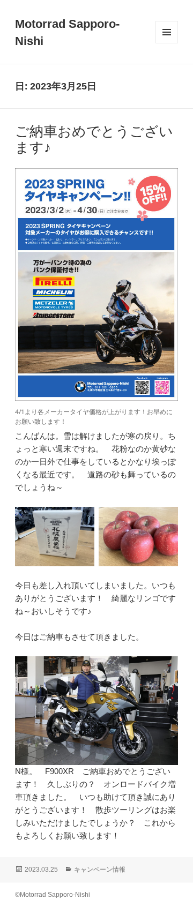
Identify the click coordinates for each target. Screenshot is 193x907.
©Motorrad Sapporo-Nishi (52, 894)
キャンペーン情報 (99, 869)
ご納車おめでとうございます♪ (94, 139)
